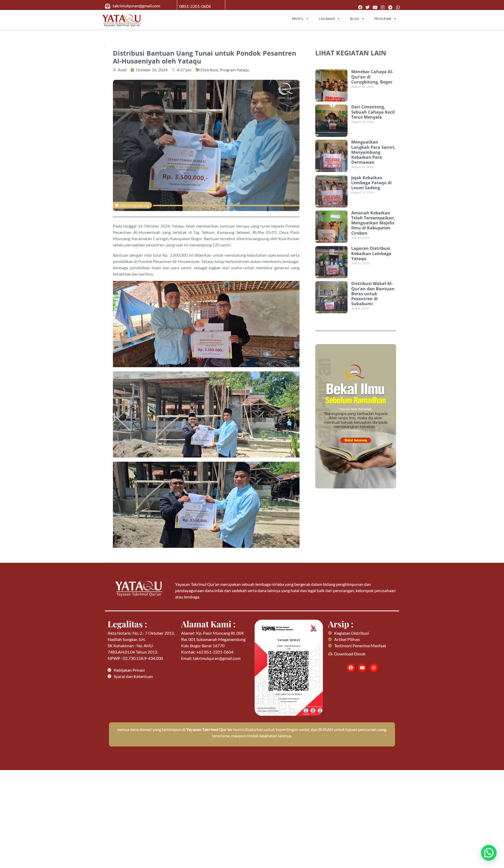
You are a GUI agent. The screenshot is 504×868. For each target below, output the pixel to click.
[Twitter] (367, 7)
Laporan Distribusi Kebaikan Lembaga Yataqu (371, 253)
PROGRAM (383, 19)
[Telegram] (390, 7)
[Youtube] (375, 7)
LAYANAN (327, 19)
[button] (489, 853)
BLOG (354, 19)
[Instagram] (383, 7)
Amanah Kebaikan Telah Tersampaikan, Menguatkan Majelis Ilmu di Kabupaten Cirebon (373, 223)
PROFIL (298, 19)
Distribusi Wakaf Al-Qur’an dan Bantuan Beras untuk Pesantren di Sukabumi (373, 294)
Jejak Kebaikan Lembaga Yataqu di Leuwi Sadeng (371, 183)
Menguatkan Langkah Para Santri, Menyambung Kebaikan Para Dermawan (373, 152)
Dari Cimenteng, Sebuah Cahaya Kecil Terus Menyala (373, 112)
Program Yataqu (234, 69)
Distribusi (209, 69)
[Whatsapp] (398, 7)
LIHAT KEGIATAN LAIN (350, 52)
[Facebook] (360, 7)
